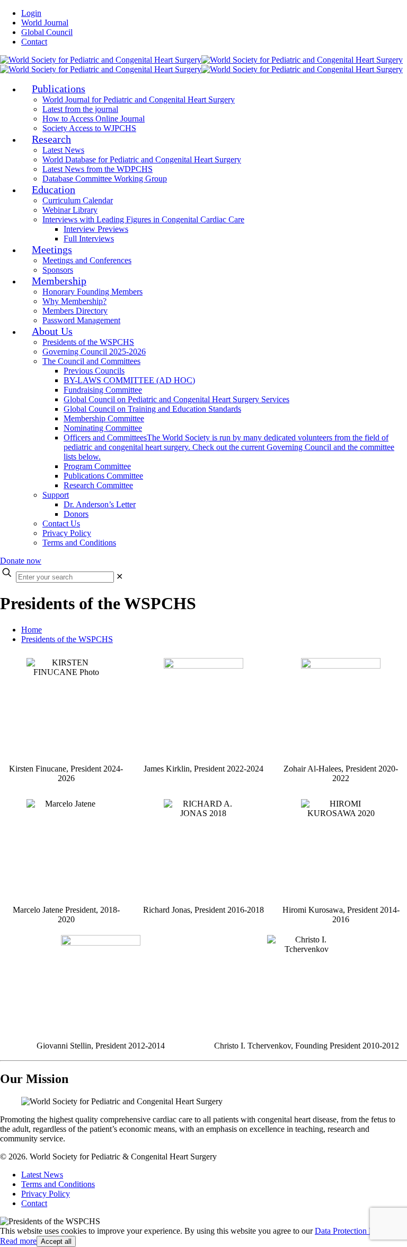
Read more (18, 1240)
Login (31, 13)
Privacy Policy (45, 1193)
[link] (119, 576)
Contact (34, 41)
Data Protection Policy (352, 1230)
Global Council (47, 32)
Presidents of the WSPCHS (67, 639)
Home (31, 629)
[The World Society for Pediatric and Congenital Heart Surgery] (201, 64)
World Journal (44, 22)
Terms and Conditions (58, 1184)
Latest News (42, 1174)
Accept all (56, 1241)
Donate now (20, 560)
